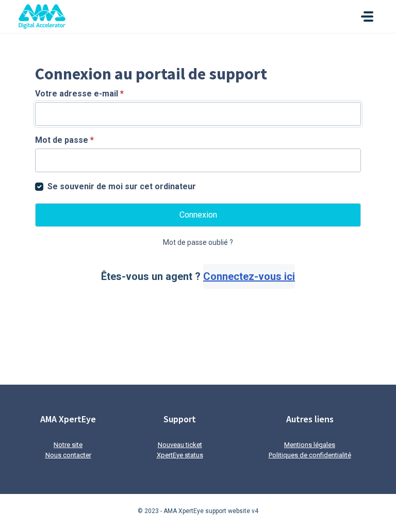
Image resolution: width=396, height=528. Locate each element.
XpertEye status (180, 455)
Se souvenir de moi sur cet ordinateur (121, 186)
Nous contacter (68, 455)
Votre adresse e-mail (79, 93)
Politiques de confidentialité (310, 455)
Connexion (198, 215)
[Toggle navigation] (367, 16)
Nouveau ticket (180, 445)
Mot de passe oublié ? (198, 242)
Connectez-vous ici (249, 276)
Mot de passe (64, 140)
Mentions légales (309, 445)
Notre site (68, 445)
